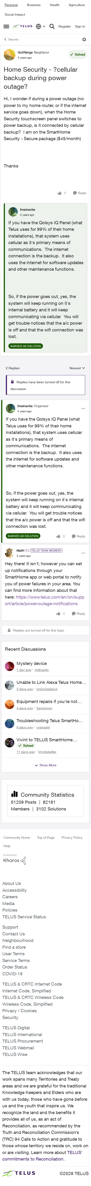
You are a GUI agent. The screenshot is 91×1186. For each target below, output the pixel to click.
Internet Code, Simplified (26, 990)
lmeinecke (27, 209)
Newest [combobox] (77, 368)
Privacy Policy (72, 837)
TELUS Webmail (18, 1047)
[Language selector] (41, 26)
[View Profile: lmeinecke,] (13, 212)
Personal (11, 5)
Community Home (17, 837)
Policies (10, 910)
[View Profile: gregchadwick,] (9, 685)
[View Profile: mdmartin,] (9, 666)
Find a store (14, 947)
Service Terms (16, 960)
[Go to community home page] (23, 26)
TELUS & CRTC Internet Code (32, 984)
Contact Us (13, 933)
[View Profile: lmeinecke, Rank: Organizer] (10, 408)
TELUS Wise (14, 1054)
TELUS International (22, 1034)
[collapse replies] (45, 402)
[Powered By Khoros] (46, 859)
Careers (10, 896)
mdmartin (42, 670)
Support (10, 927)
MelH (20, 550)
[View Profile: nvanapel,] (9, 723)
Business (34, 5)
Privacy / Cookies (19, 1010)
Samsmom (44, 708)
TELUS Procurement (22, 1041)
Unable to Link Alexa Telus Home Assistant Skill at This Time (49, 682)
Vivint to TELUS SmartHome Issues (45, 740)
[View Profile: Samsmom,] (9, 704)
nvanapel (43, 727)
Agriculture (77, 5)
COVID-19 (12, 973)
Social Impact (15, 14)
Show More (47, 765)
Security (13, 39)
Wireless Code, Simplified (27, 1004)
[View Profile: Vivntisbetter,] (9, 742)
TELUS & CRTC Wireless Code (32, 997)
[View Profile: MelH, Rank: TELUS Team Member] (9, 553)
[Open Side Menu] (6, 26)
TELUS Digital (16, 1027)
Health (55, 5)
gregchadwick (46, 689)
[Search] (52, 26)
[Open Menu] (84, 39)
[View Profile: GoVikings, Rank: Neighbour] (9, 54)
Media (8, 903)
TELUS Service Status (24, 916)
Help (7, 846)
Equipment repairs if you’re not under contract (47, 701)
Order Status (14, 966)
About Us (11, 883)
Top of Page (46, 837)
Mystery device (32, 663)
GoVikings (25, 52)
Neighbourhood (17, 940)
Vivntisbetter (47, 752)
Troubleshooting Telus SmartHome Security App (51, 721)
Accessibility (14, 890)
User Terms (13, 953)
